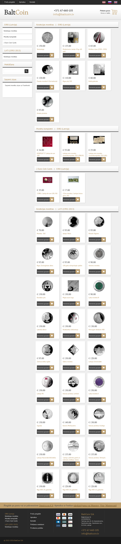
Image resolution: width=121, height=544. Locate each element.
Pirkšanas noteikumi (37, 524)
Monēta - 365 (41, 234)
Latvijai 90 (40, 394)
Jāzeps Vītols (67, 234)
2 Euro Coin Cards (10, 43)
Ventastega (40, 49)
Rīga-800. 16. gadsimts (96, 490)
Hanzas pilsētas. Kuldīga (97, 426)
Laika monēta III (94, 298)
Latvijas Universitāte (95, 362)
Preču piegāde (9, 2)
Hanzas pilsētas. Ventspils (97, 458)
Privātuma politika (36, 528)
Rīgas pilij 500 (67, 81)
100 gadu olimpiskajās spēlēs (72, 266)
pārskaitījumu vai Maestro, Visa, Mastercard (94, 505)
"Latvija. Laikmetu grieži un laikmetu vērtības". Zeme (71, 459)
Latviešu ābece (41, 330)
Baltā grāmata (93, 81)
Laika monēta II (94, 394)
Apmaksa (22, 2)
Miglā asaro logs (68, 298)
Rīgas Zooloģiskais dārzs (45, 266)
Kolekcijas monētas (10, 31)
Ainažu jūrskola (42, 113)
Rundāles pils (41, 298)
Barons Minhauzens (69, 426)
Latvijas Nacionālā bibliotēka (46, 458)
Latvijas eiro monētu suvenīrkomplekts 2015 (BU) (98, 154)
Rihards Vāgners (94, 234)
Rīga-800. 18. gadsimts (70, 490)
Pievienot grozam (42, 55)
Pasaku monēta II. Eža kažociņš (47, 81)
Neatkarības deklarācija (70, 330)
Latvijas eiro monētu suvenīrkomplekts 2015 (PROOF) (73, 154)
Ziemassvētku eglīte (43, 362)
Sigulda (39, 426)
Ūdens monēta (67, 362)
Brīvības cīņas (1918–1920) (98, 49)
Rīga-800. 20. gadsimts (44, 490)
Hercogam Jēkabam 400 (96, 330)
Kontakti (32, 2)
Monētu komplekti (10, 37)
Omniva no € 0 (46, 505)
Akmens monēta (94, 266)
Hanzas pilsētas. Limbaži (71, 394)
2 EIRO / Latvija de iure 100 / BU (47, 193)
